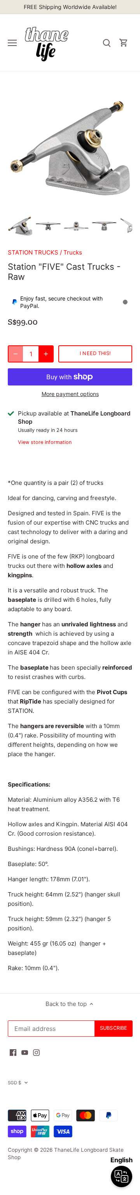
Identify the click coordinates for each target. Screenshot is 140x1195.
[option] (20, 226)
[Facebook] (13, 1052)
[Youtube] (24, 1052)
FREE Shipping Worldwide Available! (70, 7)
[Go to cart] (123, 42)
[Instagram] (36, 1052)
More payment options (70, 394)
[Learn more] (125, 302)
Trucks (72, 252)
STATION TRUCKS (33, 252)
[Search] (106, 42)
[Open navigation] (12, 43)
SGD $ (14, 1082)
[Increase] (45, 354)
